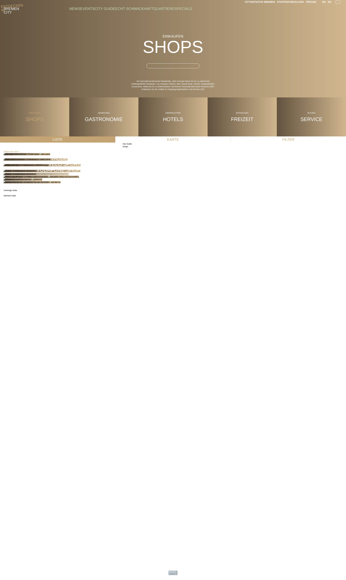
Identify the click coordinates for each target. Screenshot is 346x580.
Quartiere (163, 9)
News (74, 9)
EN (329, 2)
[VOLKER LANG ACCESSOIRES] (41, 177)
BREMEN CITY (11, 8)
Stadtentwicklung (290, 2)
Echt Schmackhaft (134, 9)
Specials (183, 9)
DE (324, 2)
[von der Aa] (32, 182)
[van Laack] (27, 154)
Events (87, 9)
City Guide (105, 9)
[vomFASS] (23, 179)
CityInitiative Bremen (260, 2)
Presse (311, 2)
